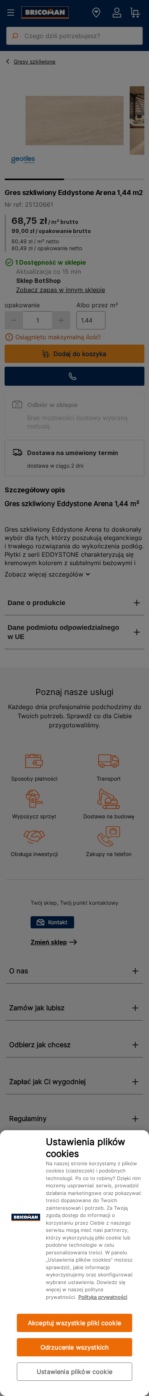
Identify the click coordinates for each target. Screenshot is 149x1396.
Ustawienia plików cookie (74, 1371)
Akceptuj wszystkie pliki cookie (74, 1323)
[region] (74, 1263)
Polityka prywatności (102, 1297)
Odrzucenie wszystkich (74, 1347)
